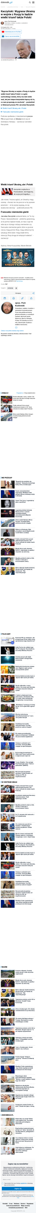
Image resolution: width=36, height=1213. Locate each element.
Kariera (23, 1203)
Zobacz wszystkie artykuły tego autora (12, 331)
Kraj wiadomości (30, 393)
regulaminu (23, 1183)
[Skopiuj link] (22, 298)
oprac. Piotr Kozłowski (16, 23)
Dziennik (3, 7)
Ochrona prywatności (13, 1205)
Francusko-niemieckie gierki (13, 112)
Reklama (16, 1203)
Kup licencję (19, 281)
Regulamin (30, 1203)
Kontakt (5, 1203)
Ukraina (10, 288)
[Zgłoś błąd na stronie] (31, 298)
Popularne (20, 393)
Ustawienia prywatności (16, 1208)
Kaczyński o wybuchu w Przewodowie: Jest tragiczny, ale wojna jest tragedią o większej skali (23, 191)
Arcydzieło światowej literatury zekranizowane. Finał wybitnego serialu (16, 334)
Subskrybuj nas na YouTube (13, 32)
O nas (11, 1203)
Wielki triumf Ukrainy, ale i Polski (14, 108)
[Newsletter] (5, 298)
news (22, 7)
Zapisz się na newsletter (12, 36)
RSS (26, 1208)
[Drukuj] (14, 298)
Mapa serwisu (25, 1205)
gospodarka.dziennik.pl (12, 7)
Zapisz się (18, 1189)
